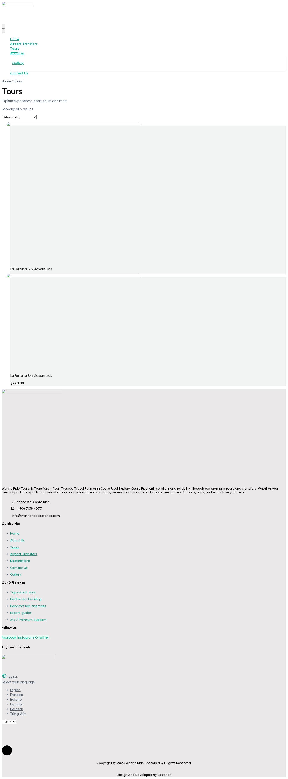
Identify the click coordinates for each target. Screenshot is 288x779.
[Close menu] (3, 31)
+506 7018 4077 (29, 508)
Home (14, 39)
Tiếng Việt (18, 714)
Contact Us (19, 73)
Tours (14, 49)
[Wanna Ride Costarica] (17, 5)
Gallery (18, 63)
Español (16, 704)
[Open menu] (3, 26)
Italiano (16, 699)
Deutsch (16, 709)
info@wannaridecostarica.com (36, 516)
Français (16, 695)
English (15, 690)
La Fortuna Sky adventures (31, 269)
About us (17, 53)
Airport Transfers (24, 44)
